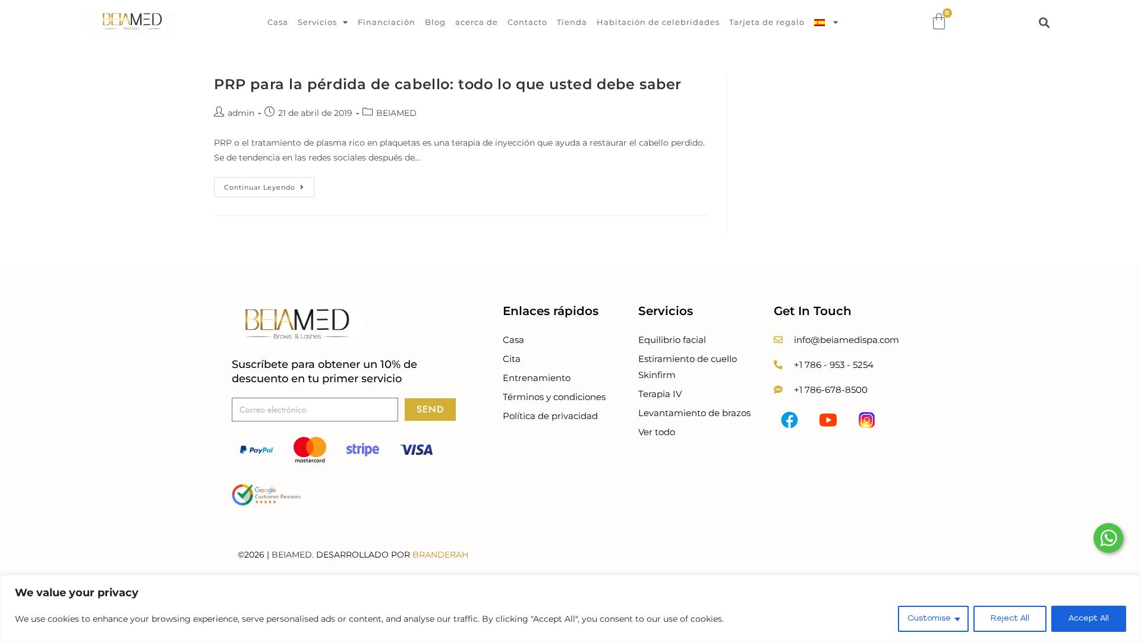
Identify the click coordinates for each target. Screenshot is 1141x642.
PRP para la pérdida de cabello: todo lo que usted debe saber (448, 84)
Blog (435, 22)
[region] (570, 608)
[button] (1044, 22)
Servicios (317, 22)
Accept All (1088, 618)
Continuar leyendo (269, 184)
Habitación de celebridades (658, 22)
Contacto (527, 22)
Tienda (572, 22)
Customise (929, 618)
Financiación (386, 22)
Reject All (1010, 618)
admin (241, 113)
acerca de (476, 22)
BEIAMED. (293, 554)
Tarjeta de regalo (767, 22)
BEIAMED (396, 113)
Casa (277, 22)
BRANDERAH (440, 554)
